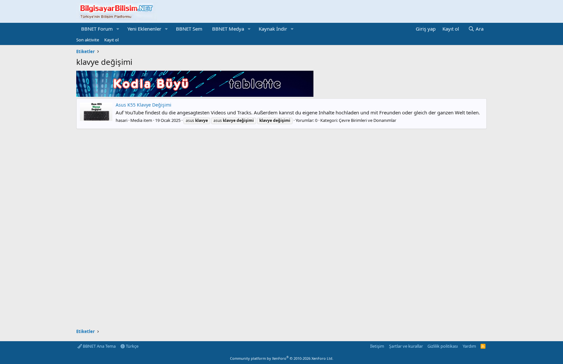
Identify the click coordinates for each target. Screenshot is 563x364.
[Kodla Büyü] (194, 95)
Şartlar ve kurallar (406, 346)
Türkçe (131, 346)
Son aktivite (87, 40)
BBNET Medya (228, 28)
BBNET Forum (97, 28)
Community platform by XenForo (281, 358)
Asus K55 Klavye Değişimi (143, 105)
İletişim (377, 346)
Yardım (469, 346)
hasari (121, 120)
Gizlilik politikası (442, 346)
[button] (118, 29)
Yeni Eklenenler (144, 28)
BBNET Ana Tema (99, 346)
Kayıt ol (111, 40)
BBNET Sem (189, 28)
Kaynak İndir (273, 28)
